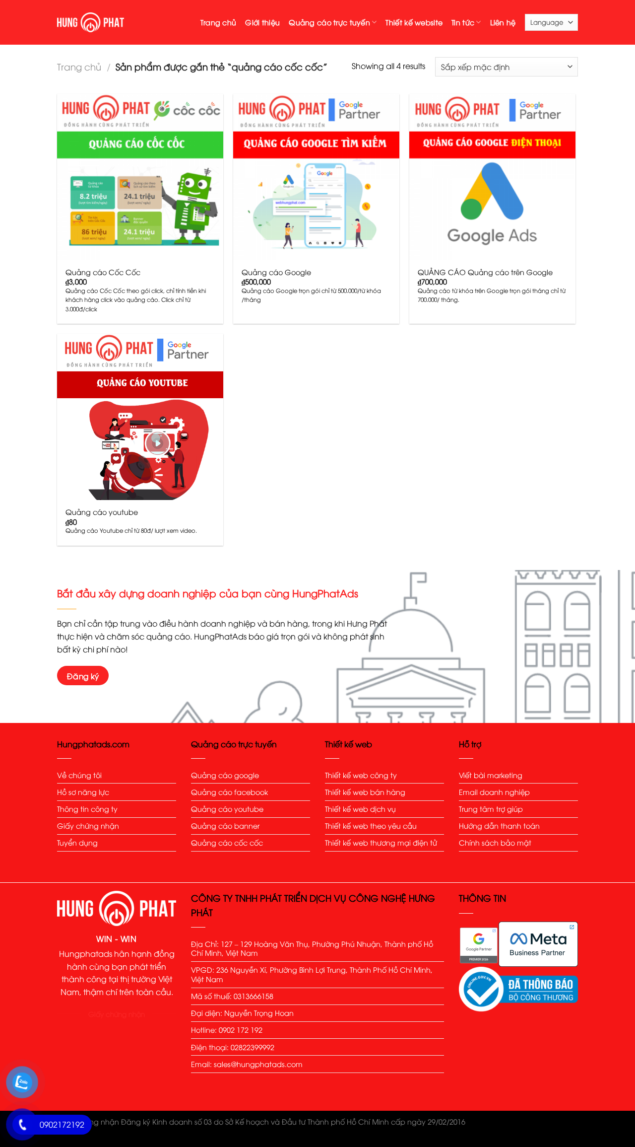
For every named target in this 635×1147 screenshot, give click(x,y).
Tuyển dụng (77, 842)
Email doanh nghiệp (494, 791)
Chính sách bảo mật (495, 842)
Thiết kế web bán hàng (365, 791)
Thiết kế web (348, 743)
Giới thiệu (262, 22)
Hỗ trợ (470, 743)
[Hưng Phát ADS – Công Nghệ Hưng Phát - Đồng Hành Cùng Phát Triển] (90, 22)
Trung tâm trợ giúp (492, 808)
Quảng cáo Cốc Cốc (102, 272)
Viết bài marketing (490, 775)
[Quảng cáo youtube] (140, 417)
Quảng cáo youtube (101, 511)
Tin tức (462, 22)
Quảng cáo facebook (229, 791)
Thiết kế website (414, 22)
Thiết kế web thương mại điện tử (381, 842)
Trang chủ (218, 22)
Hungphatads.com (93, 743)
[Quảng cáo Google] (316, 177)
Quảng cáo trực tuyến (329, 22)
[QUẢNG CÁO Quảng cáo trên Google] (492, 177)
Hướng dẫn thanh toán (499, 825)
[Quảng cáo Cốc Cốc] (140, 177)
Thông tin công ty (87, 808)
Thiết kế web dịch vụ (360, 808)
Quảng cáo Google (276, 272)
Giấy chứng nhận (88, 825)
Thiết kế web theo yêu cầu (371, 825)
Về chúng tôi (79, 775)
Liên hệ (503, 22)
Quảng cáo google (225, 775)
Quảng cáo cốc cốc (227, 842)
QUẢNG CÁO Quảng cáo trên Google (485, 272)
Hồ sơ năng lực (83, 791)
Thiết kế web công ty (361, 775)
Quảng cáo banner (226, 825)
